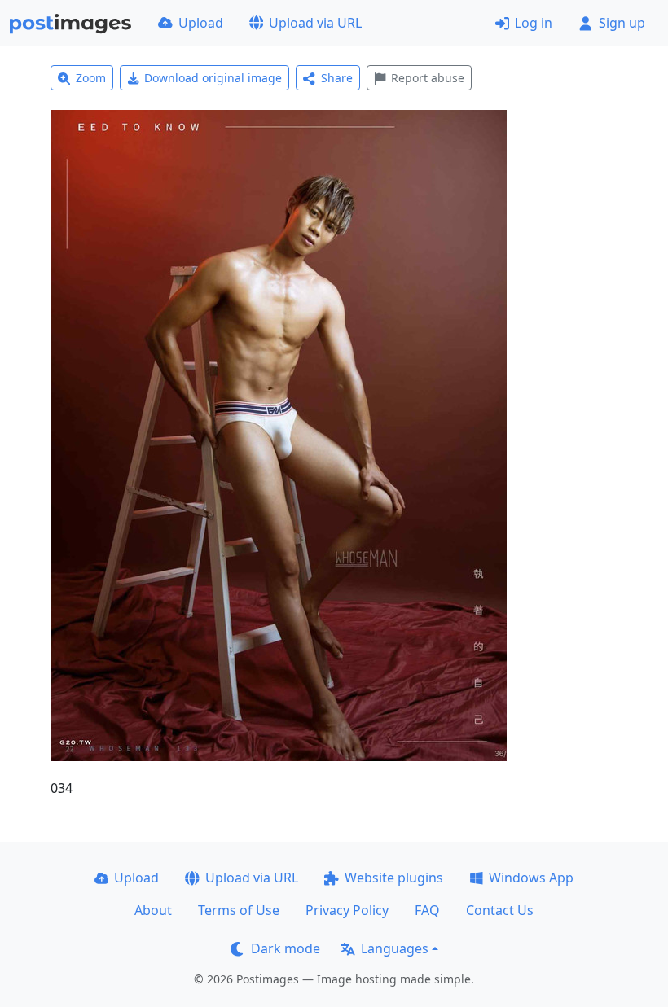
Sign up (622, 23)
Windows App (531, 878)
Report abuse (427, 77)
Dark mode (285, 948)
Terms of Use (238, 910)
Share (337, 77)
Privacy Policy (347, 910)
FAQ (427, 910)
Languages (394, 948)
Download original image (213, 77)
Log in (533, 23)
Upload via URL (315, 23)
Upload (200, 23)
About (153, 910)
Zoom (91, 77)
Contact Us (500, 910)
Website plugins (394, 878)
